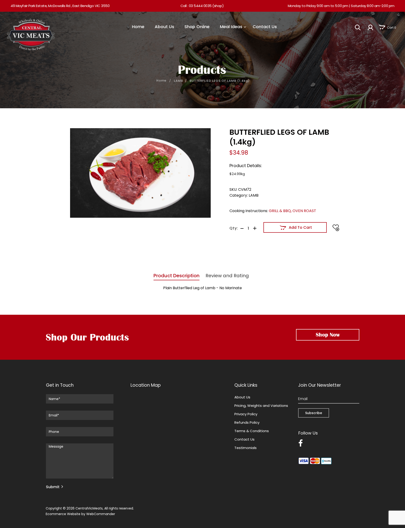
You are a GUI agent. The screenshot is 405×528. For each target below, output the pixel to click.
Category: (238, 195)
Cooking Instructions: (248, 210)
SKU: (233, 189)
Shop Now (328, 334)
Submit (53, 487)
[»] (164, 81)
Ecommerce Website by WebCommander (80, 514)
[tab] (176, 276)
